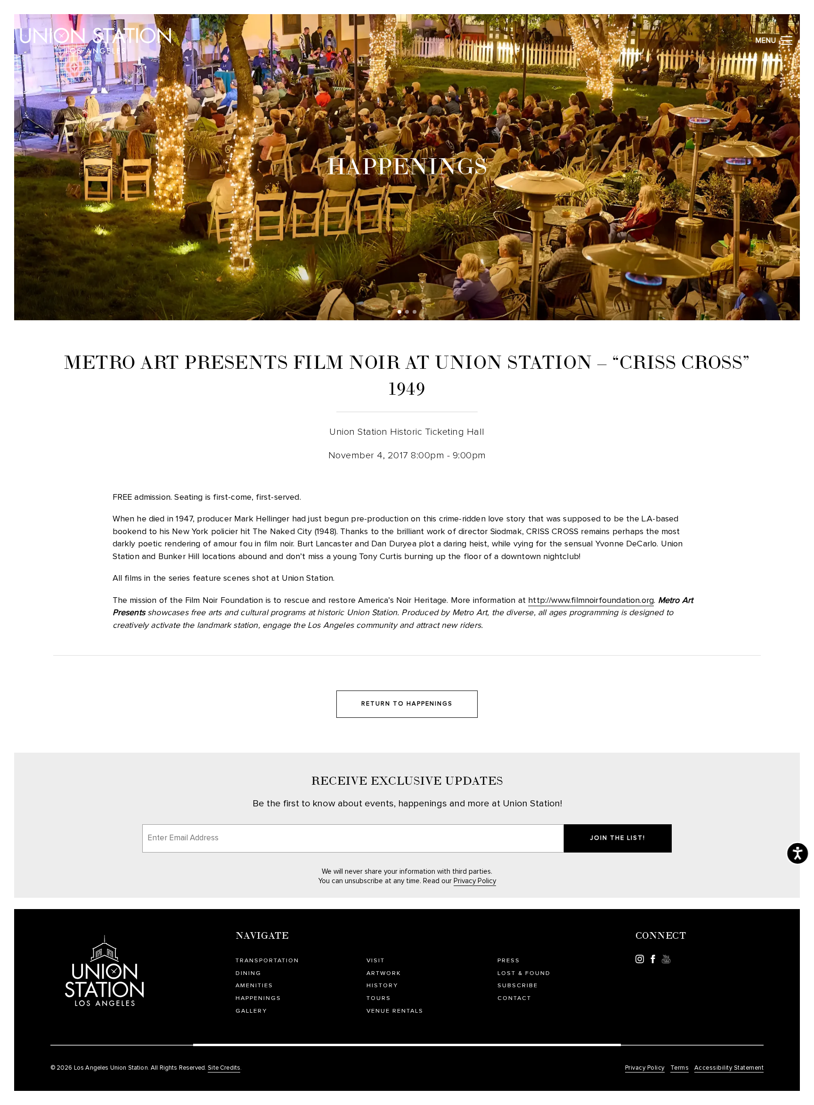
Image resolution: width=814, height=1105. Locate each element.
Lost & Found (524, 973)
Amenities (254, 986)
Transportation (267, 961)
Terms (679, 1068)
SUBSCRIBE (517, 986)
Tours (378, 998)
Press (508, 961)
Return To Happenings (407, 704)
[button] (399, 312)
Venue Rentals (394, 1011)
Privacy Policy (475, 881)
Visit (375, 961)
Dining (248, 973)
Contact (514, 998)
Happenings (258, 998)
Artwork (383, 973)
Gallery (251, 1011)
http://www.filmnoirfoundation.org (591, 600)
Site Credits (224, 1068)
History (382, 986)
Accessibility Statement (729, 1068)
